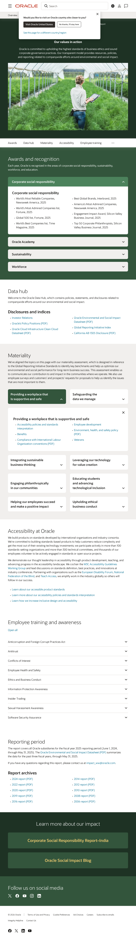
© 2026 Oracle (14, 914)
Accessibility (66, 143)
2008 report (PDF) (84, 795)
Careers (90, 914)
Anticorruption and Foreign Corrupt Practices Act (36, 641)
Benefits (22, 434)
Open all (13, 630)
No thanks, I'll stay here (69, 24)
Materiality (46, 143)
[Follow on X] (10, 896)
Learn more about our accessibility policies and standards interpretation (53, 595)
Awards (12, 143)
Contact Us (31, 920)
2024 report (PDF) (22, 779)
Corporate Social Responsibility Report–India (68, 840)
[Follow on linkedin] (39, 896)
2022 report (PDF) (22, 784)
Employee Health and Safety (24, 670)
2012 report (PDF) (84, 784)
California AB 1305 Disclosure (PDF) (94, 333)
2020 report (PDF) (22, 790)
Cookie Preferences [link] (61, 914)
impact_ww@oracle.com (100, 763)
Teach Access (48, 576)
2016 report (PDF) (22, 801)
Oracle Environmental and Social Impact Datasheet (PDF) (73, 752)
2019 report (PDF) (22, 795)
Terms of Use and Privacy (39, 914)
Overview (12, 15)
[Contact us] (126, 6)
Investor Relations (22, 317)
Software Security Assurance (24, 717)
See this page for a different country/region (44, 32)
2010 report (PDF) (84, 790)
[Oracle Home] (26, 6)
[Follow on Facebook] (17, 896)
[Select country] (113, 6)
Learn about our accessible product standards (38, 589)
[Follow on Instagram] (32, 896)
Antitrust (13, 651)
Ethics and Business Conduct (24, 679)
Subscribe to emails (105, 914)
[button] (10, 6)
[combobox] (74, 6)
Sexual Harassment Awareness (25, 708)
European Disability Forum (97, 572)
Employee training (91, 143)
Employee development (87, 424)
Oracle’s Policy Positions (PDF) (29, 323)
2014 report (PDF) (84, 779)
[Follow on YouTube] (25, 896)
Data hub (28, 143)
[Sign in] (119, 6)
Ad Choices (78, 914)
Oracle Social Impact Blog (68, 860)
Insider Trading (16, 698)
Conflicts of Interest (19, 660)
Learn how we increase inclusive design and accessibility (44, 600)
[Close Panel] (123, 412)
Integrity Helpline (15, 920)
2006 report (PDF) (84, 801)
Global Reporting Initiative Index (92, 327)
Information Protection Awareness (28, 689)
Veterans (79, 439)
